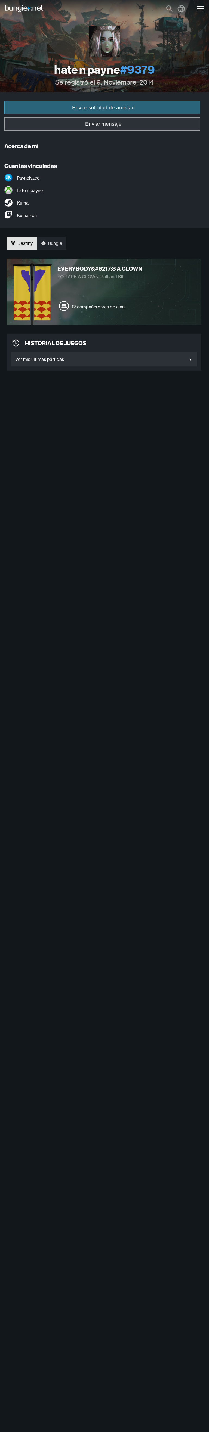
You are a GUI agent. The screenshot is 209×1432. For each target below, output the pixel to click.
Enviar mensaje (103, 124)
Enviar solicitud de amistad (103, 107)
